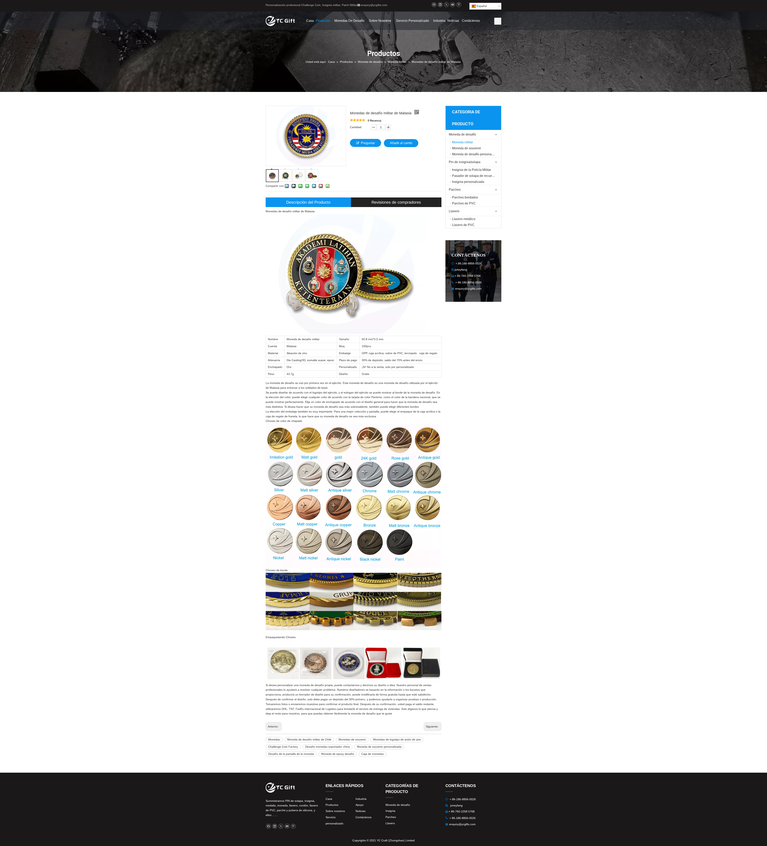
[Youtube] (452, 4)
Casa (329, 798)
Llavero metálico (463, 219)
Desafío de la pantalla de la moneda (291, 753)
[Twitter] (446, 4)
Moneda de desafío (462, 134)
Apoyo (360, 804)
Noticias (361, 811)
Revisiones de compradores (396, 202)
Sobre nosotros (335, 811)
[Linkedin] (440, 4)
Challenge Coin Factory (283, 746)
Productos (332, 804)
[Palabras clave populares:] (497, 21)
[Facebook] (433, 4)
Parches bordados (465, 197)
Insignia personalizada (468, 181)
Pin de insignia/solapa (464, 162)
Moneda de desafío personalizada (476, 154)
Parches (455, 189)
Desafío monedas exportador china (327, 746)
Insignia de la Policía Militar (471, 169)
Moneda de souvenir (466, 148)
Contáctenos (364, 817)
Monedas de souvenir (352, 739)
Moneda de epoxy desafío (337, 753)
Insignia (390, 810)
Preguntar (368, 143)
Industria (361, 798)
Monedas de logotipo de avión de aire (397, 739)
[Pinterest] (458, 4)
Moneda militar (462, 142)
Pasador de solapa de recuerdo (474, 175)
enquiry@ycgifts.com (374, 5)
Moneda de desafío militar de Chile (309, 739)
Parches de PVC (464, 203)
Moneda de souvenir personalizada (379, 746)
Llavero (454, 211)
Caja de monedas (372, 753)
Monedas (274, 739)
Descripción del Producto (308, 202)
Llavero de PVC (463, 225)
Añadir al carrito (401, 143)
